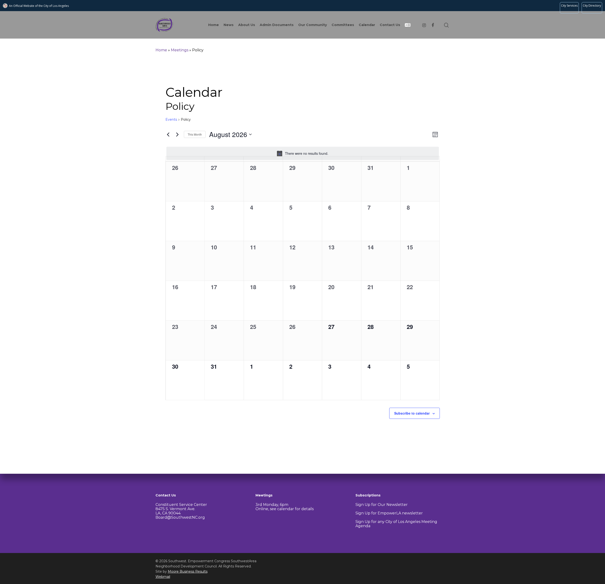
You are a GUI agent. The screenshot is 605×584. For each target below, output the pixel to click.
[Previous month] (168, 134)
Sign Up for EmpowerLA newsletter (389, 513)
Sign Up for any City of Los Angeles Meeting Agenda (396, 523)
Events (171, 119)
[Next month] (177, 134)
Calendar (367, 25)
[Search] (447, 24)
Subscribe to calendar (412, 413)
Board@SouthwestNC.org (180, 517)
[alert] (302, 153)
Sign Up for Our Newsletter (381, 504)
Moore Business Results (187, 571)
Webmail (163, 577)
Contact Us (390, 25)
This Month (195, 134)
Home (213, 25)
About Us (246, 25)
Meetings (179, 50)
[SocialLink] (424, 24)
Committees (343, 25)
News (228, 25)
